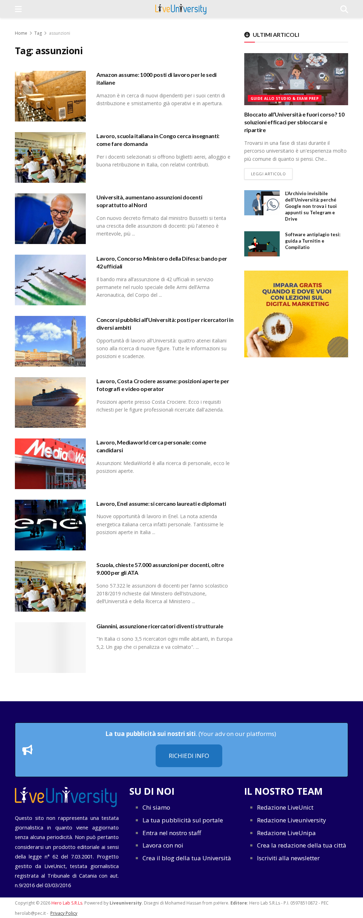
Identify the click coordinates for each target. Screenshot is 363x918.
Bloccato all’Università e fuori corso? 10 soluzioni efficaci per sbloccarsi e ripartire (294, 122)
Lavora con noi (163, 845)
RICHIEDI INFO (189, 756)
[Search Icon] (344, 9)
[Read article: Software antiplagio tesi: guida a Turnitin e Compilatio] (262, 244)
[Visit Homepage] (181, 9)
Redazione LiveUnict (285, 807)
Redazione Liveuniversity (291, 820)
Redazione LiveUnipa (286, 833)
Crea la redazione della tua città (301, 845)
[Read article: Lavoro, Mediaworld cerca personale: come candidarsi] (50, 463)
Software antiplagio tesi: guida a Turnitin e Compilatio (312, 241)
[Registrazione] (296, 314)
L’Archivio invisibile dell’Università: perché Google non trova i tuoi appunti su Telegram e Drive (311, 206)
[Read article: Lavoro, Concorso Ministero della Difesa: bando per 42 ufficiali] (50, 280)
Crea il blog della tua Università (187, 858)
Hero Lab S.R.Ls (66, 903)
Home (21, 33)
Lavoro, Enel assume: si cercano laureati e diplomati (161, 503)
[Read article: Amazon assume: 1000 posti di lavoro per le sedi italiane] (50, 96)
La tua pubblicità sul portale (183, 820)
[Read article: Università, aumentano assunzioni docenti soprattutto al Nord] (50, 218)
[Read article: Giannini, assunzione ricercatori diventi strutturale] (50, 647)
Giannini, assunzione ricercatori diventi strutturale (159, 626)
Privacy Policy (63, 913)
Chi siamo (156, 807)
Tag (38, 33)
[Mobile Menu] (18, 9)
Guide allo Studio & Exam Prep (285, 98)
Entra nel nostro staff (172, 833)
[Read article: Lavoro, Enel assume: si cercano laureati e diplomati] (50, 525)
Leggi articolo (272, 173)
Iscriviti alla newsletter (288, 858)
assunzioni (59, 33)
